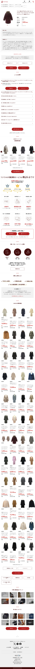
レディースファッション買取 (18, 6)
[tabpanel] (8, 17)
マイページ (24, 67)
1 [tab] (7, 25)
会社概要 (21, 647)
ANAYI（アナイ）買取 (18, 4)
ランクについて (25, 568)
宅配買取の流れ (17, 268)
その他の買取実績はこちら (17, 171)
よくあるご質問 (8, 647)
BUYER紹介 (28, 577)
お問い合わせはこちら (17, 129)
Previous (1, 152)
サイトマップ (27, 647)
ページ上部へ (17, 636)
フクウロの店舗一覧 (15, 647)
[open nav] (33, 1)
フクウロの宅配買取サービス (6, 578)
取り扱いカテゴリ (11, 6)
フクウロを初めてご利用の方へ (6, 582)
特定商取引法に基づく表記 (17, 648)
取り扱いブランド (11, 4)
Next (34, 152)
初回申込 (11, 67)
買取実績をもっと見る (10, 568)
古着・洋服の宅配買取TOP (4, 4)
